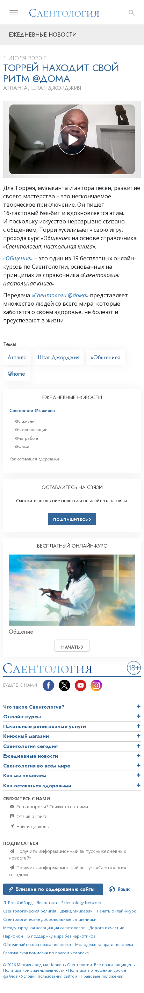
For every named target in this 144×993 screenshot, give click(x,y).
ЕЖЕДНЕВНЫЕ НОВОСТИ (72, 397)
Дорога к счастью (106, 927)
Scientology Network (81, 902)
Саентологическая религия (29, 911)
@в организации (31, 429)
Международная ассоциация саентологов (44, 927)
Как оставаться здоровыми (34, 459)
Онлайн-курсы (22, 716)
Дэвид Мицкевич (76, 911)
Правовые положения (102, 976)
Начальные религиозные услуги (44, 726)
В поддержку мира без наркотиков (61, 936)
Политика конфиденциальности (34, 970)
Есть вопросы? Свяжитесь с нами (51, 806)
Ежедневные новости (30, 756)
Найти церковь (32, 826)
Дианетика (47, 902)
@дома (22, 446)
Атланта (17, 357)
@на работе (26, 438)
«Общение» (18, 258)
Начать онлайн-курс (116, 911)
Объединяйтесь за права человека (37, 944)
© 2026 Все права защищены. (70, 964)
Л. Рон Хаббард (18, 902)
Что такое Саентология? (34, 706)
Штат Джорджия (58, 357)
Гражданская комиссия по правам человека (46, 952)
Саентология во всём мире (36, 765)
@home (16, 374)
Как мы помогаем (24, 775)
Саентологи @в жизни (32, 410)
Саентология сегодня (30, 746)
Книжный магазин (26, 736)
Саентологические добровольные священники (49, 919)
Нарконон (13, 936)
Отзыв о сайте (31, 816)
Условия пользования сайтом (49, 976)
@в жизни (25, 421)
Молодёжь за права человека (104, 944)
